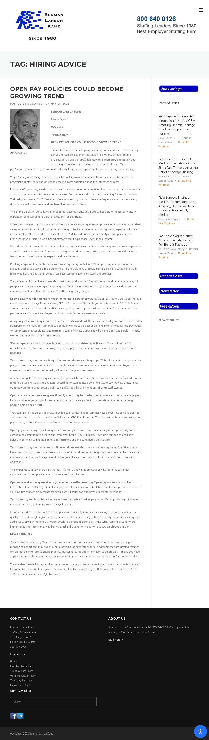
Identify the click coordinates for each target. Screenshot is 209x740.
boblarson (36, 103)
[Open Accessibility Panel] (200, 731)
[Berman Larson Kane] (107, 25)
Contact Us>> (18, 654)
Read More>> (115, 639)
